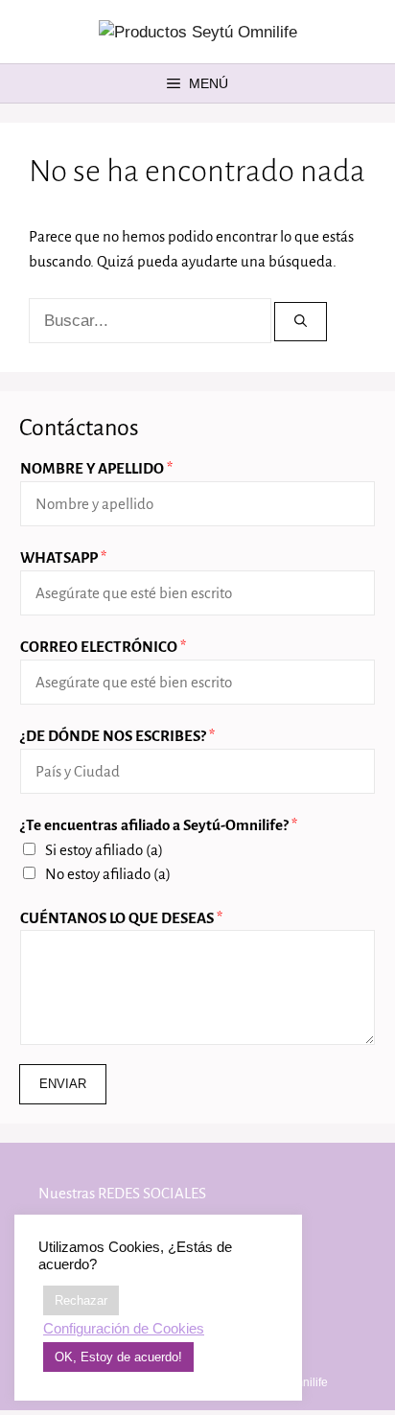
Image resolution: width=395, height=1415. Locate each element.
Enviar (62, 1084)
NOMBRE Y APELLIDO (96, 468)
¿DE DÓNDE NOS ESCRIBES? (117, 736)
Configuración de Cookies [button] (123, 1328)
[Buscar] (300, 322)
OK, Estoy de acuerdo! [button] (118, 1357)
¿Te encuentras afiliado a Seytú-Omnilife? (158, 825)
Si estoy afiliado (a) (104, 850)
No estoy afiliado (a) (108, 874)
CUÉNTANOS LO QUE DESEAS (121, 918)
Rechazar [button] (81, 1300)
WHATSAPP (63, 557)
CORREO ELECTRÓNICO (103, 646)
